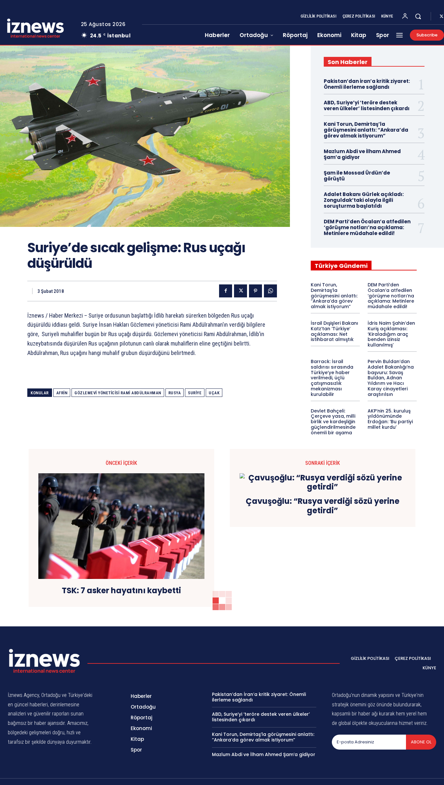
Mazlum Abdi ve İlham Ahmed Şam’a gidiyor (362, 154)
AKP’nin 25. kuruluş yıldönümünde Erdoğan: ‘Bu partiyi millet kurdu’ (390, 419)
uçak (214, 392)
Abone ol (421, 742)
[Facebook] (225, 290)
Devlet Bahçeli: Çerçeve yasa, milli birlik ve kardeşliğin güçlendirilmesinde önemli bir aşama (333, 422)
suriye (195, 392)
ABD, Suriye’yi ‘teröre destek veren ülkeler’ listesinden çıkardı (367, 105)
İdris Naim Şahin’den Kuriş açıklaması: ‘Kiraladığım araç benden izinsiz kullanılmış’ (391, 334)
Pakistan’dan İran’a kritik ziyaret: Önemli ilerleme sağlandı (367, 84)
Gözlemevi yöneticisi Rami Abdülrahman (117, 392)
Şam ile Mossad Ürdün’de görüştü (357, 175)
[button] (418, 16)
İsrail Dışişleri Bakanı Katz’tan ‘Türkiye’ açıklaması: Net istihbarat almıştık (334, 331)
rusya (174, 392)
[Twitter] (240, 290)
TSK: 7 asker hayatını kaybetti (121, 590)
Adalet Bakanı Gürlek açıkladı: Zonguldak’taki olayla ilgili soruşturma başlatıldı (364, 200)
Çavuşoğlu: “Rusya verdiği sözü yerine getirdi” (322, 506)
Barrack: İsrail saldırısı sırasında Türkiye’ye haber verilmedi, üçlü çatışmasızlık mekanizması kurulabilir (332, 378)
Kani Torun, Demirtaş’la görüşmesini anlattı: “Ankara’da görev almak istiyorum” (366, 130)
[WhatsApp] (270, 290)
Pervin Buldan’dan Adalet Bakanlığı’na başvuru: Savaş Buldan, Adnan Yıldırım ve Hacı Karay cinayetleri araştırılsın (391, 378)
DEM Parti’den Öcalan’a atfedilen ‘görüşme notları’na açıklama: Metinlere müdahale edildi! (367, 227)
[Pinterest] (255, 290)
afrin (62, 392)
